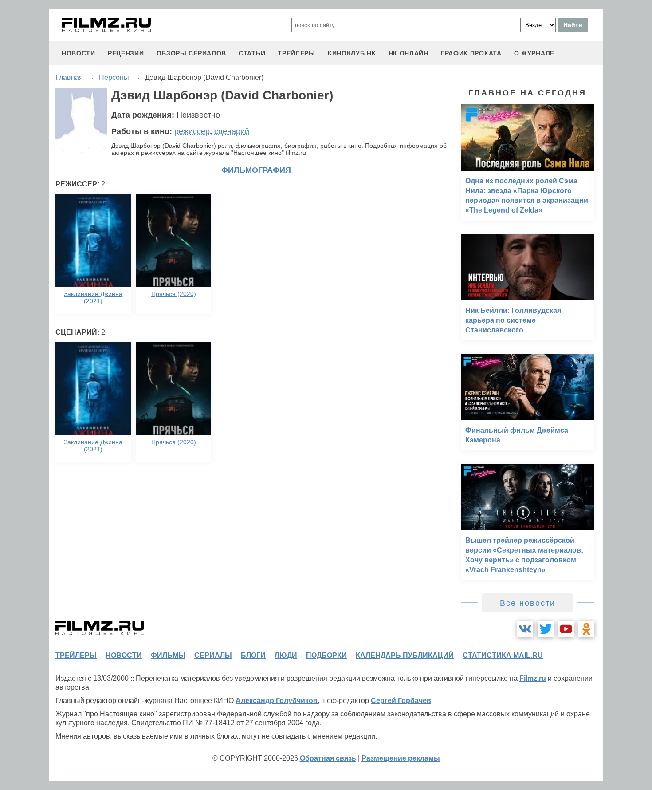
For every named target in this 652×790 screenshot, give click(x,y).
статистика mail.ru (503, 655)
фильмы (168, 655)
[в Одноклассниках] (586, 629)
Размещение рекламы (400, 758)
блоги (253, 655)
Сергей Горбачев (401, 700)
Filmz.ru (532, 678)
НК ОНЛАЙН (408, 53)
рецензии (126, 53)
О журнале (534, 53)
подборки (326, 655)
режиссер (192, 131)
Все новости (527, 603)
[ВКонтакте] (525, 629)
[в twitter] (546, 629)
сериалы (213, 655)
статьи (252, 53)
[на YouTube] (566, 629)
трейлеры (296, 53)
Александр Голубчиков (277, 700)
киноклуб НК (352, 53)
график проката (471, 53)
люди (286, 655)
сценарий (231, 131)
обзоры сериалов (192, 53)
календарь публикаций (405, 655)
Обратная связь (328, 758)
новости (78, 53)
